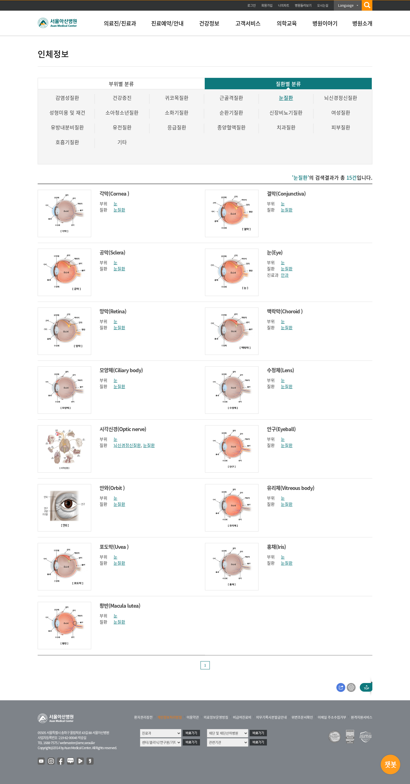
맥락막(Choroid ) (285, 311)
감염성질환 (67, 98)
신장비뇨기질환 (286, 112)
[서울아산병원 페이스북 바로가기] (61, 761)
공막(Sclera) (112, 252)
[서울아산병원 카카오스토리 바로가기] (90, 761)
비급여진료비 (242, 717)
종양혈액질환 (231, 127)
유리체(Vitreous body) (290, 488)
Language (346, 5)
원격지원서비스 (361, 717)
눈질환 (286, 98)
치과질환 (286, 127)
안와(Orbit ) (112, 488)
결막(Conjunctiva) (286, 193)
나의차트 (283, 5)
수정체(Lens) (280, 370)
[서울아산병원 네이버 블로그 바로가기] (71, 761)
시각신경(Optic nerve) (123, 429)
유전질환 (122, 127)
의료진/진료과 (120, 23)
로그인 (251, 5)
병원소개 (362, 23)
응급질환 (176, 127)
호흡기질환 (67, 142)
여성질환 (340, 112)
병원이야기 (324, 23)
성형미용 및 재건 (67, 112)
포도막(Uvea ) (114, 546)
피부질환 (340, 127)
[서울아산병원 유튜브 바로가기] (41, 761)
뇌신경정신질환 (340, 98)
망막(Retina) (113, 311)
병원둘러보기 (303, 5)
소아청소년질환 (122, 112)
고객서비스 (248, 23)
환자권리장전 (143, 717)
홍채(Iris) (276, 546)
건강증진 (122, 98)
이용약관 (193, 717)
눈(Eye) (275, 252)
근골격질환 (231, 98)
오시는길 (322, 5)
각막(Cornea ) (114, 193)
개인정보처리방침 (169, 717)
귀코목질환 (177, 98)
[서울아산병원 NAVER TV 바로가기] (81, 761)
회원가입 (266, 5)
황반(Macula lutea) (120, 605)
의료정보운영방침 (216, 717)
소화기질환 (177, 112)
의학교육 (287, 23)
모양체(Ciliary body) (121, 370)
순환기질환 (231, 112)
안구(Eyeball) (281, 429)
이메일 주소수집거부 (332, 717)
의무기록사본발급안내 (271, 717)
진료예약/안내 (167, 23)
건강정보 (209, 23)
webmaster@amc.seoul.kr (77, 742)
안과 (285, 275)
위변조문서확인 (302, 717)
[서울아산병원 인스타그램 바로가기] (51, 761)
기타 (122, 142)
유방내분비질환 (67, 127)
